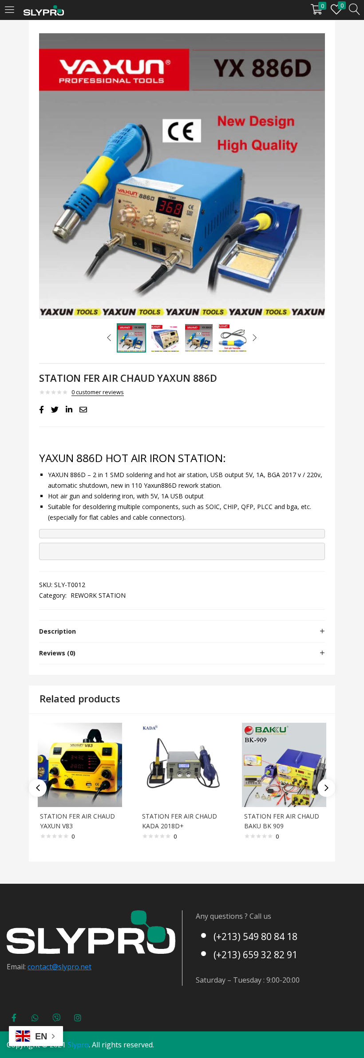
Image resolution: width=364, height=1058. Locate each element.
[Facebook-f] (14, 1018)
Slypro (78, 1045)
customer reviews (97, 392)
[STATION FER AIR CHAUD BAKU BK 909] (284, 764)
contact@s (45, 967)
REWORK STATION (98, 595)
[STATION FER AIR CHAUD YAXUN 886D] (41, 409)
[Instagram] (78, 1018)
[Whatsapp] (35, 1018)
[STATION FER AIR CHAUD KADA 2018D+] (182, 764)
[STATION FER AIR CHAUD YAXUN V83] (80, 764)
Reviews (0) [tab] (57, 653)
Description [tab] (57, 631)
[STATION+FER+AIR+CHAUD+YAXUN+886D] (55, 409)
